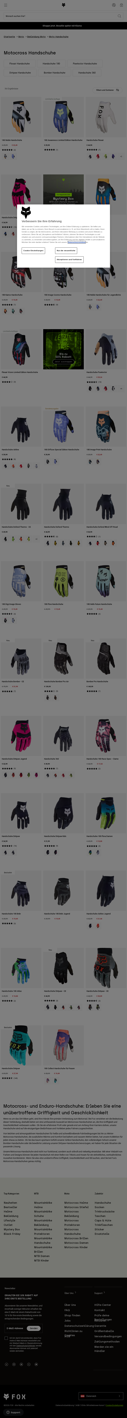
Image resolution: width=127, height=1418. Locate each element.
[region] (63, 236)
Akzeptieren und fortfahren (69, 259)
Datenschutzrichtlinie (76, 242)
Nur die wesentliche (66, 250)
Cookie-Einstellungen (33, 250)
